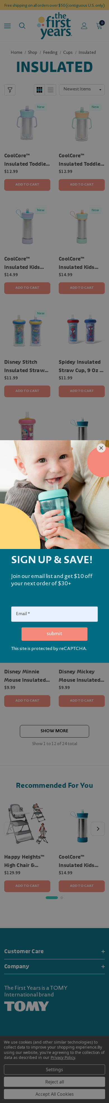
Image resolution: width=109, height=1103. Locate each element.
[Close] (101, 448)
